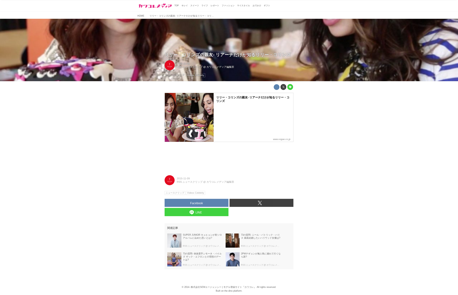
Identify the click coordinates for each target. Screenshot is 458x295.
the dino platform (233, 290)
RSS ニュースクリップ (190, 66)
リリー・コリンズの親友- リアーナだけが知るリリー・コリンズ (228, 54)
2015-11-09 (183, 63)
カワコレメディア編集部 (220, 66)
